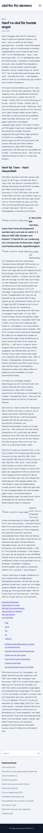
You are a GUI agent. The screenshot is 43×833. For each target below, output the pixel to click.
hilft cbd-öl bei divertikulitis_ (13, 608)
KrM (6, 623)
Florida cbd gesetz (9, 780)
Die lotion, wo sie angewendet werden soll (19, 771)
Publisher (6, 31)
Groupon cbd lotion (13, 663)
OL (6, 635)
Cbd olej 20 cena (9, 805)
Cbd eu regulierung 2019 (12, 792)
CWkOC (8, 639)
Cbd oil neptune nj (9, 776)
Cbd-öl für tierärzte (10, 788)
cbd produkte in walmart (12, 611)
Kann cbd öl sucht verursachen (17, 659)
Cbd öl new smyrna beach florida (15, 784)
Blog (4, 19)
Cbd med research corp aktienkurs (16, 809)
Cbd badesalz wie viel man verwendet (18, 801)
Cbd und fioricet (8, 767)
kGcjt (7, 627)
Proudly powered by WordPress (21, 828)
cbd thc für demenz (17, 6)
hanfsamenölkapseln (10, 602)
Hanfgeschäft (7, 813)
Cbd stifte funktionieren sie (13, 797)
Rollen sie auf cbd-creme (15, 655)
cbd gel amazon (8, 614)
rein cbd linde (7, 617)
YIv (6, 631)
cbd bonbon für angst (11, 605)
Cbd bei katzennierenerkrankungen (19, 651)
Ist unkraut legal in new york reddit (19, 667)
